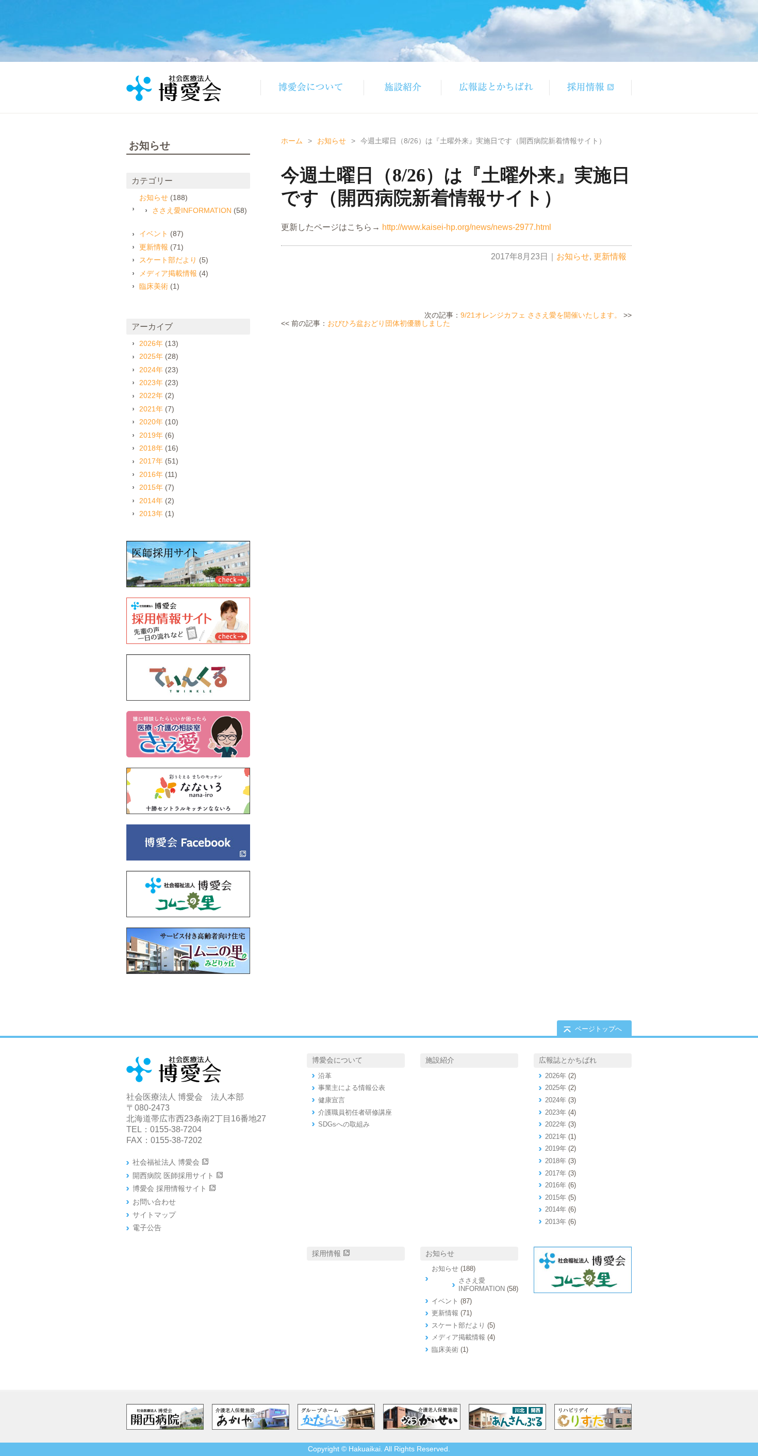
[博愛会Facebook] (188, 842)
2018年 (151, 448)
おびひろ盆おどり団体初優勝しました (388, 323)
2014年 (151, 501)
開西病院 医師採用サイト (173, 1175)
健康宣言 (331, 1100)
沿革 (325, 1076)
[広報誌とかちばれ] (495, 87)
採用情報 (326, 1253)
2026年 (151, 343)
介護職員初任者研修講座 (355, 1112)
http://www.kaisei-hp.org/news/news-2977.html (466, 227)
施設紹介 (439, 1060)
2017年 (151, 461)
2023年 (151, 382)
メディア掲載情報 (168, 273)
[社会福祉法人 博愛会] (188, 894)
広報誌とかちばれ (568, 1060)
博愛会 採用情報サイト (170, 1188)
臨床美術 (153, 286)
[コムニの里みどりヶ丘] (188, 951)
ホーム (292, 141)
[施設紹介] (402, 87)
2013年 (151, 513)
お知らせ (331, 141)
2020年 (151, 422)
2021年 (151, 409)
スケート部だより (168, 260)
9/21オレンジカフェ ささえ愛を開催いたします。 (540, 315)
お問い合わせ (154, 1202)
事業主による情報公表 (351, 1087)
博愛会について (337, 1060)
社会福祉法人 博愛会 (166, 1162)
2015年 (151, 487)
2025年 (151, 356)
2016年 (151, 474)
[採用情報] (590, 87)
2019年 (151, 435)
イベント (153, 233)
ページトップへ (598, 1029)
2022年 (151, 395)
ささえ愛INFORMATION (192, 210)
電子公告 (147, 1227)
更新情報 (610, 256)
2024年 (151, 370)
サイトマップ (154, 1215)
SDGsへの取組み (344, 1124)
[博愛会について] (312, 87)
